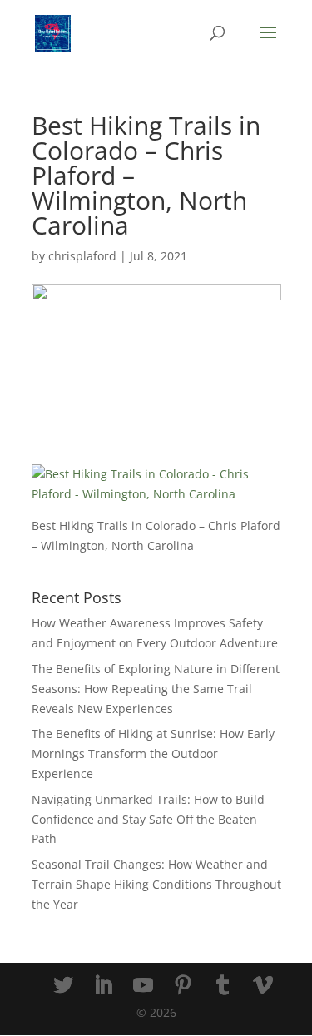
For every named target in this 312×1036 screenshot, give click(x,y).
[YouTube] (143, 985)
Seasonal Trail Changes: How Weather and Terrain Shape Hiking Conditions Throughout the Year (156, 884)
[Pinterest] (183, 985)
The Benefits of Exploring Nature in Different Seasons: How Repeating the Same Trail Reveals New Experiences (156, 688)
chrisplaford (82, 256)
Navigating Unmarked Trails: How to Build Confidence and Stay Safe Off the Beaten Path (148, 819)
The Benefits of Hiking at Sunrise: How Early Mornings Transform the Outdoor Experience (153, 753)
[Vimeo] (263, 985)
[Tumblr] (223, 985)
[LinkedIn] (103, 985)
